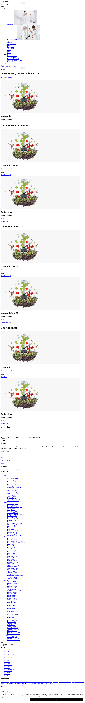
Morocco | (12, 486)
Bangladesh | (12, 539)
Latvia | (11, 608)
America (6, 502)
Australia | (12, 637)
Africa (5, 475)
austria (7, 662)
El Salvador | (13, 517)
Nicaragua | (12, 525)
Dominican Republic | (15, 514)
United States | (13, 531)
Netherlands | (12, 613)
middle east (8, 665)
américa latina (9, 669)
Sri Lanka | (12, 569)
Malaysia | (12, 556)
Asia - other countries (13, 578)
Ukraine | (12, 631)
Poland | (11, 617)
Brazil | (14, 507)
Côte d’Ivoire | (13, 478)
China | (14, 541)
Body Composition (12, 39)
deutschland (8, 650)
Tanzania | (12, 495)
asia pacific (8, 671)
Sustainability (10, 48)
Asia (5, 537)
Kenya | (11, 484)
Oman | (11, 559)
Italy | (11, 607)
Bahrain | (11, 538)
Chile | (11, 510)
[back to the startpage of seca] (8, 66)
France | (11, 598)
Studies (3, 463)
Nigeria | (11, 489)
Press (2, 457)
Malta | (11, 611)
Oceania (6, 635)
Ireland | (11, 605)
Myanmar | (12, 557)
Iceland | (11, 604)
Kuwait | (11, 553)
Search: (3, 3)
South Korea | (13, 568)
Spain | (11, 625)
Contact (6, 63)
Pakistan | (12, 560)
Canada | (11, 508)
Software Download (12, 57)
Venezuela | (12, 534)
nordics (7, 668)
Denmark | (12, 592)
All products (10, 24)
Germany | (12, 599)
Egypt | (11, 480)
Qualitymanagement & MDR (15, 60)
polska (7, 663)
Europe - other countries (13, 634)
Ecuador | (12, 516)
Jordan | (11, 550)
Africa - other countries (13, 501)
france (7, 651)
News (8, 51)
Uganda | (11, 498)
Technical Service (12, 56)
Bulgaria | (12, 586)
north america (9, 654)
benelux (7, 672)
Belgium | (12, 583)
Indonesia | (12, 545)
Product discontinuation (13, 62)
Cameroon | (12, 477)
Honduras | (12, 520)
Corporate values (11, 44)
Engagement (10, 47)
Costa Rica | (12, 513)
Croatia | (11, 587)
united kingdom (9, 653)
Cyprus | (11, 589)
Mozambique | (14, 487)
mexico (7, 660)
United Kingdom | (14, 632)
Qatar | (11, 563)
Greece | (11, 601)
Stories (9, 53)
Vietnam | (12, 577)
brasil (6, 666)
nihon (7, 659)
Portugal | (12, 619)
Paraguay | (12, 528)
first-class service (34, 446)
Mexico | (11, 522)
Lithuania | (12, 610)
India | (11, 544)
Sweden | (11, 626)
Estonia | (11, 595)
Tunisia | (11, 496)
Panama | (12, 526)
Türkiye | (11, 574)
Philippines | (12, 562)
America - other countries (14, 535)
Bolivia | (11, 505)
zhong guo (8, 657)
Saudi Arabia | (13, 565)
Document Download (13, 59)
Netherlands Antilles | (15, 523)
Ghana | (11, 483)
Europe (6, 580)
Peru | (11, 529)
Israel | (11, 547)
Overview (10, 42)
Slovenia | (12, 623)
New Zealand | (13, 638)
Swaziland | (12, 493)
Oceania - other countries (13, 640)
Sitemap (6, 689)
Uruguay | (12, 532)
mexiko (62, 682)
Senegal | (11, 490)
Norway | (12, 616)
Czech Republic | (14, 590)
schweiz (7, 656)
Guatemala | (12, 519)
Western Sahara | (13, 499)
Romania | (12, 620)
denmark (7, 675)
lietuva (7, 674)
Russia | (11, 622)
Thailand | (12, 572)
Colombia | (12, 511)
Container (9, 77)
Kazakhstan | (13, 551)
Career (9, 50)
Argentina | (12, 504)
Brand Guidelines (6, 460)
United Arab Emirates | (15, 575)
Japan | (11, 548)
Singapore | (12, 566)
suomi (11, 683)
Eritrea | (11, 481)
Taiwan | (11, 571)
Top (2, 686)
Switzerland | (12, 628)
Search (23, 3)
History (9, 45)
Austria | (11, 581)
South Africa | (13, 492)
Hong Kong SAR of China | (16, 542)
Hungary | (12, 602)
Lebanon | (12, 554)
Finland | (11, 596)
